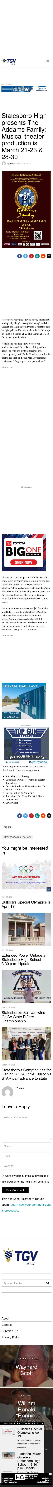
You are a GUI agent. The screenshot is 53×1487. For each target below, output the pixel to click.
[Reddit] (43, 256)
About (5, 1318)
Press (12, 163)
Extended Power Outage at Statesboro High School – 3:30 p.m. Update (24, 959)
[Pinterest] (31, 256)
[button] (47, 1283)
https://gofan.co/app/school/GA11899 (22, 619)
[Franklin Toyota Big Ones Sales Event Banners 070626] (24, 552)
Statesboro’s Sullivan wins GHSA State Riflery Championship (23, 1016)
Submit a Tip (10, 1331)
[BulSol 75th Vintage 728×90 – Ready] (26, 88)
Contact (7, 1324)
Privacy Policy (11, 1337)
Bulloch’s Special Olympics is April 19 (26, 904)
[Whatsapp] (37, 256)
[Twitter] (25, 256)
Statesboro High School (17, 837)
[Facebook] (19, 256)
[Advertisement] (26, 27)
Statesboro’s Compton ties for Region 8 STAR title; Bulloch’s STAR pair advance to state (26, 1074)
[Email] (49, 256)
